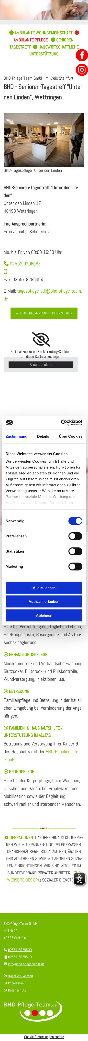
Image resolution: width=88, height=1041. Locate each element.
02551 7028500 (20, 949)
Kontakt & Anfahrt (20, 976)
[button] (44, 313)
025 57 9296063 (22, 263)
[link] (41, 339)
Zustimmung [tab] (16, 436)
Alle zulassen (44, 587)
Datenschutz (17, 990)
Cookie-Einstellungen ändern (44, 1036)
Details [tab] (43, 436)
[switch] (75, 536)
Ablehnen (44, 615)
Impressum (16, 983)
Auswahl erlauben (44, 601)
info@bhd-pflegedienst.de (26, 964)
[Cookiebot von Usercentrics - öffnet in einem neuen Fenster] (62, 423)
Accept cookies (41, 364)
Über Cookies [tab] (70, 436)
